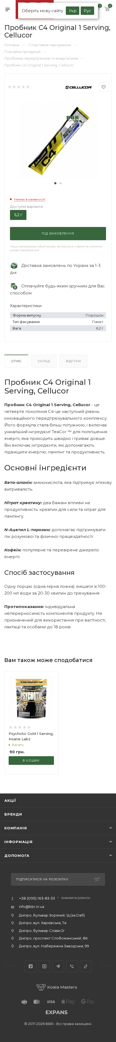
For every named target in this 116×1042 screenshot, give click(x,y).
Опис (16, 361)
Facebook (30, 966)
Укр (73, 10)
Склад (44, 361)
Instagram (44, 966)
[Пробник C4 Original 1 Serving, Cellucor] (58, 138)
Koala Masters (62, 987)
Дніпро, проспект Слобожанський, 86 (53, 938)
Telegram (58, 966)
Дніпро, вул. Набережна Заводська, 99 (54, 946)
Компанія (15, 828)
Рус (87, 10)
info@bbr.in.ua (31, 906)
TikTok (85, 966)
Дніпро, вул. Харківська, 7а (42, 923)
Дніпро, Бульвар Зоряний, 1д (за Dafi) (52, 915)
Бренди (13, 814)
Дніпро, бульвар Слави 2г (42, 930)
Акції (10, 800)
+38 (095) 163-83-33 (37, 898)
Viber (72, 966)
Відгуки (73, 361)
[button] (55, 183)
